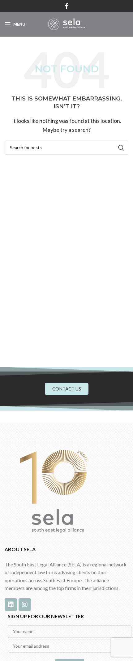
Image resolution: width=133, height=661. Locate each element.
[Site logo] (66, 23)
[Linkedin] (11, 604)
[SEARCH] (121, 148)
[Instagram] (25, 604)
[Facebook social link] (66, 6)
